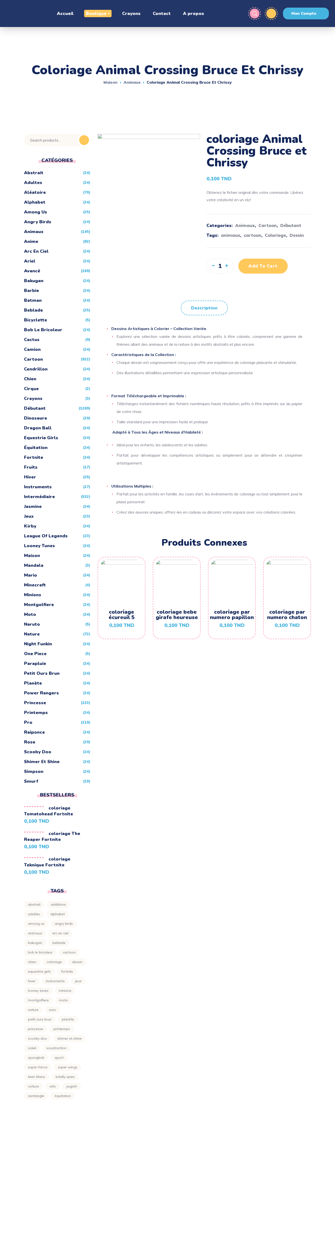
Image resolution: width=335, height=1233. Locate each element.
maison (32, 555)
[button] (306, 13)
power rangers (41, 693)
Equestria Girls (41, 438)
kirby (30, 526)
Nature (32, 634)
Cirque (31, 389)
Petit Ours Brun (42, 673)
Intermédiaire (39, 497)
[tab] (204, 308)
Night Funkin (38, 644)
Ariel (29, 261)
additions (58, 904)
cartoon (252, 235)
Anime (31, 241)
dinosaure (35, 418)
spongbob (36, 1057)
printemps (36, 713)
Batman (33, 300)
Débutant (290, 225)
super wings (67, 1067)
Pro (28, 722)
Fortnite (33, 457)
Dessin (297, 235)
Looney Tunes (39, 546)
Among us (36, 923)
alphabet (34, 202)
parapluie (35, 663)
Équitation (36, 448)
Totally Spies (65, 1076)
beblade (33, 310)
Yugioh (71, 1086)
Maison (110, 82)
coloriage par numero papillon (232, 614)
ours (52, 1010)
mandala (33, 565)
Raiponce (34, 732)
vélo (52, 1086)
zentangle (36, 1096)
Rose (29, 742)
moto (30, 614)
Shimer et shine (42, 762)
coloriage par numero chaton (287, 614)
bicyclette (35, 320)
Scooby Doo (37, 752)
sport (59, 1057)
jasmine (33, 506)
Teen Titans (36, 1076)
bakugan (33, 281)
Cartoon (267, 225)
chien (30, 379)
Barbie (31, 290)
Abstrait (33, 173)
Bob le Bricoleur (43, 330)
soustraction (56, 1048)
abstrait (34, 904)
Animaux (132, 82)
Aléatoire (35, 192)
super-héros (38, 1067)
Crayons (33, 398)
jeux (29, 516)
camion (32, 349)
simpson (33, 771)
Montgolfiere (39, 605)
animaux (230, 235)
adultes (33, 183)
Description (204, 308)
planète (33, 683)
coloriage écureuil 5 (122, 614)
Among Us (35, 212)
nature (33, 1010)
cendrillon (36, 369)
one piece (35, 654)
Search (84, 140)
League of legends (46, 536)
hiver (30, 477)
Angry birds (37, 222)
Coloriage (275, 235)
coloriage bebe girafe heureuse (177, 614)
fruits (31, 467)
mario (30, 575)
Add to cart (263, 266)
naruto (32, 624)
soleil (32, 1048)
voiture (33, 1086)
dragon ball (38, 428)
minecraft (35, 585)
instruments (38, 487)
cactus (31, 340)
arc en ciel (36, 251)
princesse (35, 703)
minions (32, 595)
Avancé (32, 271)
